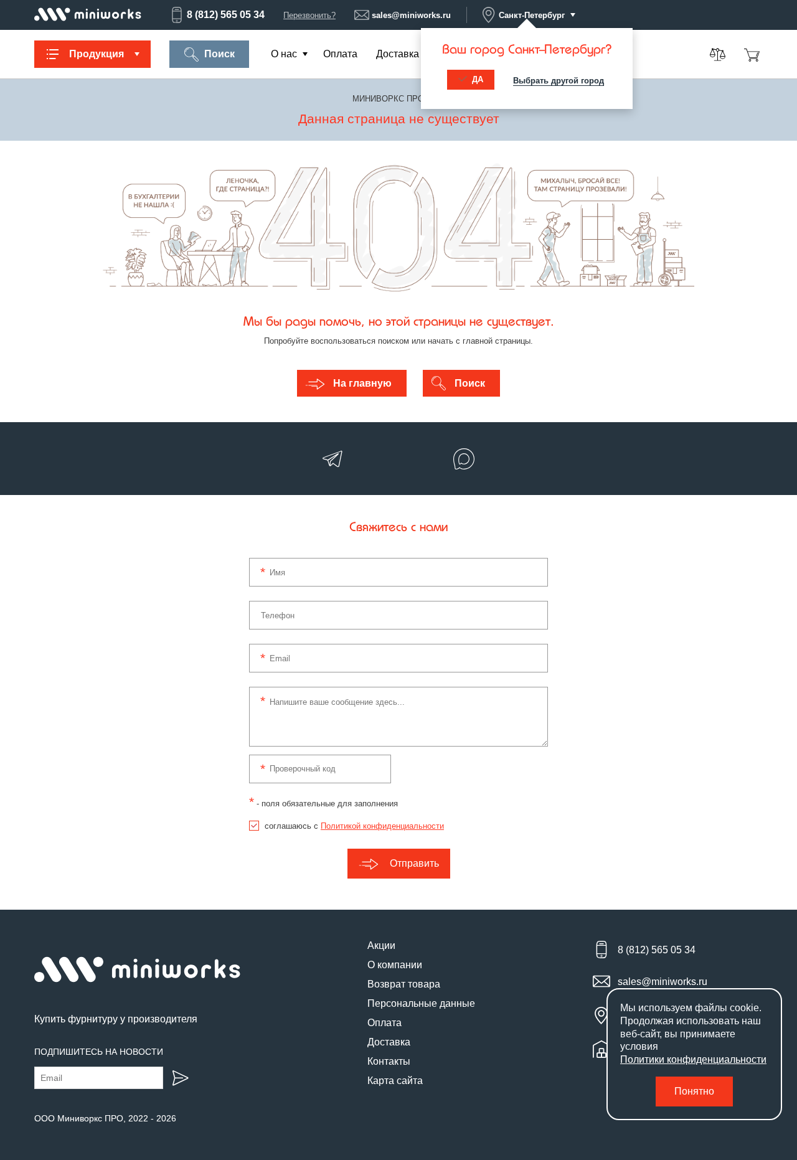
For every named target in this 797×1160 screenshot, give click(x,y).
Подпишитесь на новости (98, 1051)
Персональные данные (421, 1003)
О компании (394, 965)
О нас (284, 54)
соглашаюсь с (354, 826)
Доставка (397, 54)
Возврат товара (403, 984)
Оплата (340, 54)
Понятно (694, 1091)
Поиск (219, 54)
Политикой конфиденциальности (382, 826)
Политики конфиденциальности (693, 1059)
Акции (381, 945)
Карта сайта (395, 1080)
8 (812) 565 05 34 (226, 14)
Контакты (388, 1061)
